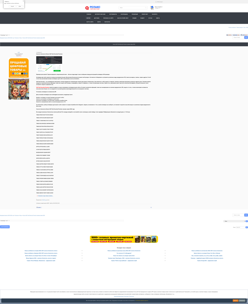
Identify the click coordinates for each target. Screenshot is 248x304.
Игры (21, 37)
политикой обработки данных (142, 300)
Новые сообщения (232, 27)
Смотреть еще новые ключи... (45, 195)
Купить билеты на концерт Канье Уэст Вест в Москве (207, 253)
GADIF (19, 52)
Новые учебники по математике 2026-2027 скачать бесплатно (207, 250)
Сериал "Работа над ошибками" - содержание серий (124, 260)
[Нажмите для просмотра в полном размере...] (49, 64)
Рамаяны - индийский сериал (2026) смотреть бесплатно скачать (207, 258)
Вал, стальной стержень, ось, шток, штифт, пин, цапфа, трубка (207, 255)
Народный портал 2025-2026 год (7, 37)
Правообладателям (118, 296)
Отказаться (242, 300)
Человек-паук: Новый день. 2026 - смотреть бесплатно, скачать (124, 258)
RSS (247, 27)
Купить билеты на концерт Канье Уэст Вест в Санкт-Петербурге (41, 255)
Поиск (244, 27)
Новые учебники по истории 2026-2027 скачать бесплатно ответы (41, 250)
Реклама (126, 296)
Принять (235, 300)
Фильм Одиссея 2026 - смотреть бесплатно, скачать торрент (41, 258)
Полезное (17, 37)
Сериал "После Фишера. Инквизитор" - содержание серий (41, 260)
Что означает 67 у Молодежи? (124, 253)
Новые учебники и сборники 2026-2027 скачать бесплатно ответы (41, 253)
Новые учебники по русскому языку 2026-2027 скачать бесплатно (124, 250)
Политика (131, 296)
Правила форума (239, 27)
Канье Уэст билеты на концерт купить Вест (124, 255)
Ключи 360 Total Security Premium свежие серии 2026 (34, 37)
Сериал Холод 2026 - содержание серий (207, 260)
